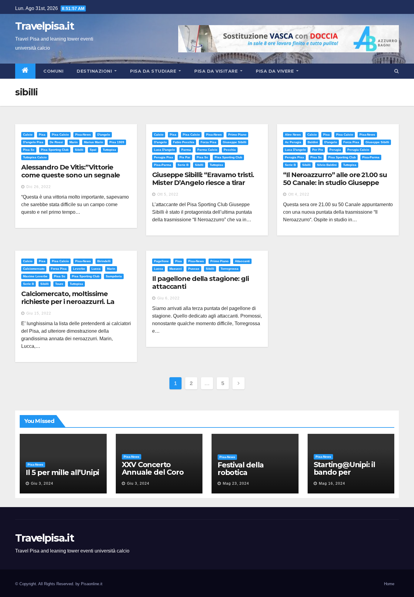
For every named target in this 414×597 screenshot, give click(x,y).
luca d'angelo (164, 149)
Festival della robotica (241, 468)
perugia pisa (163, 157)
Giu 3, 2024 (42, 483)
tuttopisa (109, 149)
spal (93, 149)
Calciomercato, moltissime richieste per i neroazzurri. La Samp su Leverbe (67, 302)
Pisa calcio (60, 134)
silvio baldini (327, 165)
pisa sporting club (54, 149)
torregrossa (230, 268)
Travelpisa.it (44, 26)
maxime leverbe (35, 276)
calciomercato (34, 268)
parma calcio (207, 149)
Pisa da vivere (275, 71)
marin (73, 142)
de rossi (56, 142)
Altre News (293, 134)
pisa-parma (162, 165)
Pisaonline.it (91, 584)
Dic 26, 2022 (38, 187)
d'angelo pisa (33, 142)
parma (186, 149)
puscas (193, 268)
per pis (317, 149)
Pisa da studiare (154, 71)
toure (59, 283)
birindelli (104, 261)
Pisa (42, 134)
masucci (175, 268)
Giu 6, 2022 (168, 298)
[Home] (25, 71)
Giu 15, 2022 (38, 313)
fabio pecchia (183, 142)
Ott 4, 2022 (298, 194)
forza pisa (208, 142)
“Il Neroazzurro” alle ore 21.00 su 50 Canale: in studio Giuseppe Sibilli (335, 183)
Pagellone (161, 261)
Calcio (27, 134)
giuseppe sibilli (234, 142)
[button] (396, 71)
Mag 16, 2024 (332, 483)
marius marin (93, 142)
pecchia (230, 149)
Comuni (53, 71)
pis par (184, 157)
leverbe (79, 268)
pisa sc (29, 149)
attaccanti (242, 261)
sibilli (79, 149)
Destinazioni (95, 71)
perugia (335, 149)
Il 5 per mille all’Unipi (62, 472)
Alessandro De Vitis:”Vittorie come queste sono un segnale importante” (70, 175)
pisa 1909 (116, 142)
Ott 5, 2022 (168, 194)
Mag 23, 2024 (236, 483)
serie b (183, 165)
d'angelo (103, 134)
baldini (313, 142)
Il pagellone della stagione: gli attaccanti (200, 283)
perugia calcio (358, 149)
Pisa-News (83, 134)
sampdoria (114, 276)
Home (389, 584)
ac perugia (293, 142)
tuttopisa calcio (35, 157)
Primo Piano (237, 134)
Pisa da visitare (216, 71)
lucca (96, 268)
